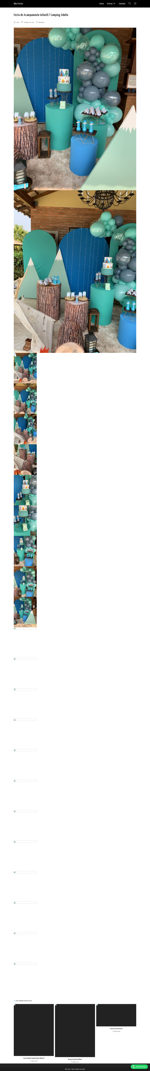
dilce (18, 22)
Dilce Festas (18, 4)
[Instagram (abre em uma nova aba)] (135, 3)
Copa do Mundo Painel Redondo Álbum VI (33, 1058)
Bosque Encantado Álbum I (75, 1059)
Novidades (41, 22)
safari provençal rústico (116, 1028)
